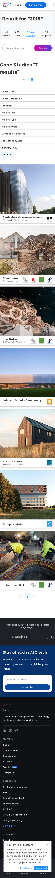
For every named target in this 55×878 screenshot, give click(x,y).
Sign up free (36, 5)
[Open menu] (50, 5)
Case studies (10, 750)
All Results (6, 34)
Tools (6, 744)
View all (7, 825)
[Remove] (10, 154)
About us (8, 840)
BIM (5, 792)
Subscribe (27, 687)
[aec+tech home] (7, 4)
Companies (9, 756)
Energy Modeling (12, 820)
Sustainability (11, 803)
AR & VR (7, 809)
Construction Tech (14, 798)
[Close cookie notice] (47, 844)
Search (43, 48)
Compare (8, 772)
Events (9, 767)
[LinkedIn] (4, 730)
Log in (18, 5)
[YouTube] (10, 730)
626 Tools (17, 34)
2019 (5, 154)
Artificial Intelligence (15, 787)
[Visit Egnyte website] (10, 637)
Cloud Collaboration (15, 814)
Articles (7, 761)
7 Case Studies (30, 34)
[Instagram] (16, 730)
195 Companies (46, 34)
